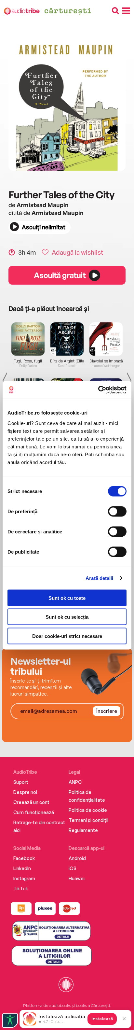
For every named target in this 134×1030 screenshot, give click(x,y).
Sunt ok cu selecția (67, 617)
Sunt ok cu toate (67, 597)
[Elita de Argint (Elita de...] (67, 339)
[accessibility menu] (10, 1020)
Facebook (24, 858)
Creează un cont (31, 802)
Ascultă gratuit (59, 275)
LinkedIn (22, 868)
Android (77, 858)
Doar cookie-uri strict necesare (67, 636)
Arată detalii (99, 578)
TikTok (20, 888)
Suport (20, 782)
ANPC (75, 782)
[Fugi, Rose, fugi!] (28, 339)
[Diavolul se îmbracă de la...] (106, 339)
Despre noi (25, 792)
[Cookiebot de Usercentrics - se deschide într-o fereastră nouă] (98, 390)
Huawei (77, 878)
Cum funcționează (33, 812)
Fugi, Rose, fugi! (28, 361)
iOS (72, 868)
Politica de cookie (88, 810)
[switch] (117, 511)
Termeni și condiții (88, 820)
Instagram (24, 878)
